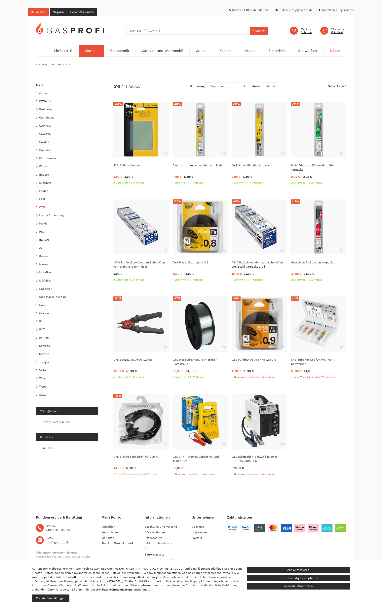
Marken (56, 64)
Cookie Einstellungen (50, 598)
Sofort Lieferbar (56, 421)
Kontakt (197, 537)
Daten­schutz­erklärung (117, 589)
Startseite (41, 64)
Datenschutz (153, 537)
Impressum (199, 532)
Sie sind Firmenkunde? (117, 543)
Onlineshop (38, 12)
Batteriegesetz (154, 554)
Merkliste (107, 537)
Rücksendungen (156, 532)
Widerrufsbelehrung (158, 543)
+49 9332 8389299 (257, 10)
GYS (47, 448)
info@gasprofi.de (301, 10)
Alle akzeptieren (298, 569)
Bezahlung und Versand (161, 526)
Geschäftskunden (82, 12)
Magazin (58, 12)
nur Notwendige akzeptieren (298, 578)
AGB (147, 549)
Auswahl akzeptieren (298, 586)
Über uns (198, 526)
